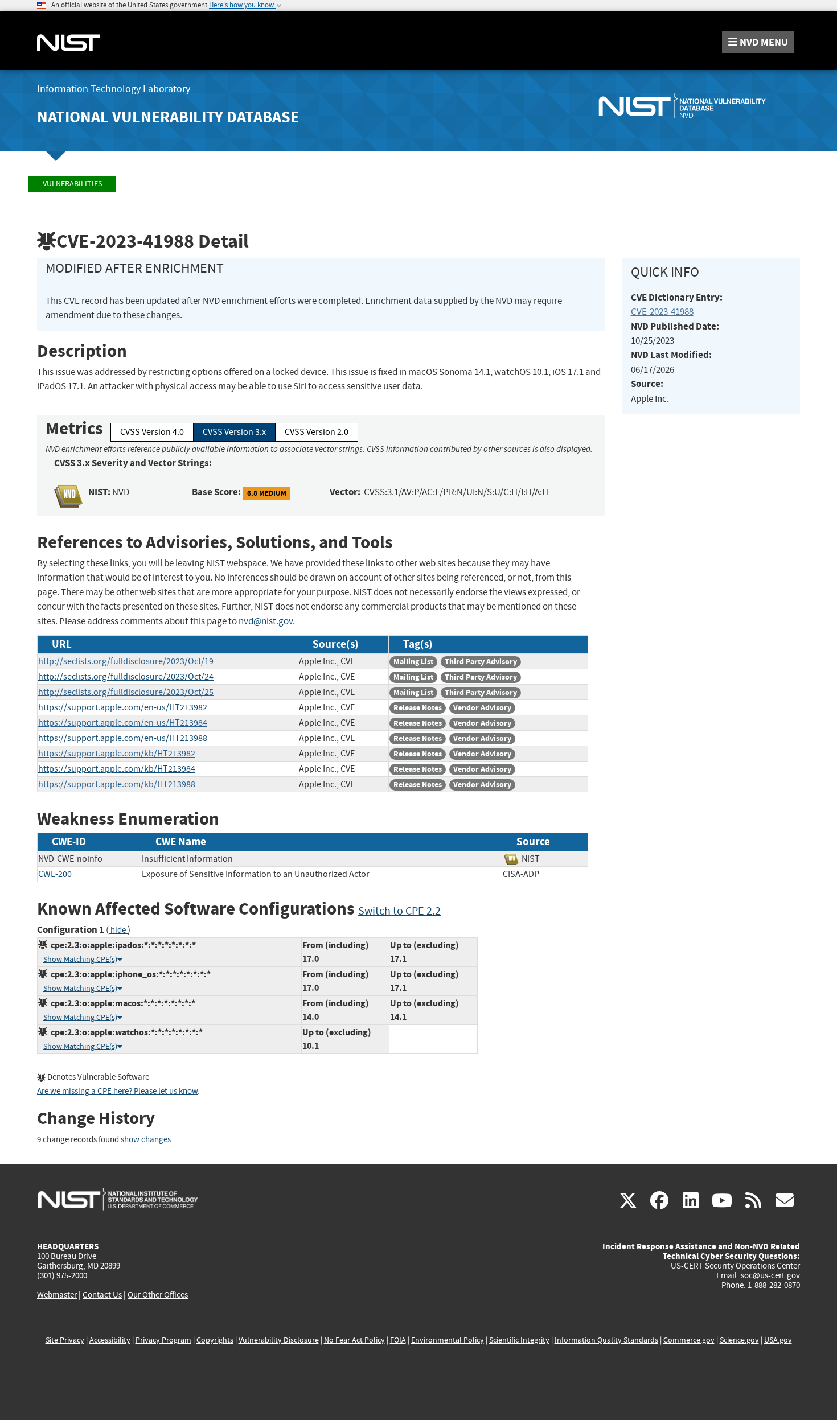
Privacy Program (163, 1340)
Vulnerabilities (72, 183)
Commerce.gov (689, 1340)
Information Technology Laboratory (113, 89)
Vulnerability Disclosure (279, 1340)
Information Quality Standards (606, 1340)
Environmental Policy (447, 1340)
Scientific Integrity (519, 1340)
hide (118, 930)
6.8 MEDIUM (266, 492)
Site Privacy (65, 1340)
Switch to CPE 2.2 (399, 911)
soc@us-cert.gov (770, 1275)
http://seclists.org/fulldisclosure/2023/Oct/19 (126, 661)
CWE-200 (55, 874)
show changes (146, 1139)
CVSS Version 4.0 (152, 432)
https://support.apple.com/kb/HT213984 (116, 769)
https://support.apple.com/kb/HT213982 (116, 753)
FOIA (398, 1340)
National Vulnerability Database (168, 116)
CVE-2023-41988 (662, 312)
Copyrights (214, 1340)
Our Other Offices (158, 1295)
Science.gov (739, 1340)
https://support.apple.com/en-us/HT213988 (122, 738)
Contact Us (102, 1294)
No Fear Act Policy (354, 1340)
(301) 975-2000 (62, 1275)
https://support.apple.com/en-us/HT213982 (122, 707)
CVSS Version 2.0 (316, 432)
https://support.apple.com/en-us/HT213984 (122, 722)
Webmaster (57, 1294)
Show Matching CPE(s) (80, 959)
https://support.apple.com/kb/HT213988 (116, 784)
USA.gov (778, 1340)
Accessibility (109, 1340)
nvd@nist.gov (266, 621)
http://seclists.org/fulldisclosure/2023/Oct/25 (126, 692)
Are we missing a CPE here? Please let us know (117, 1091)
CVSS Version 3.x (234, 432)
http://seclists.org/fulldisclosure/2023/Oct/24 (126, 676)
